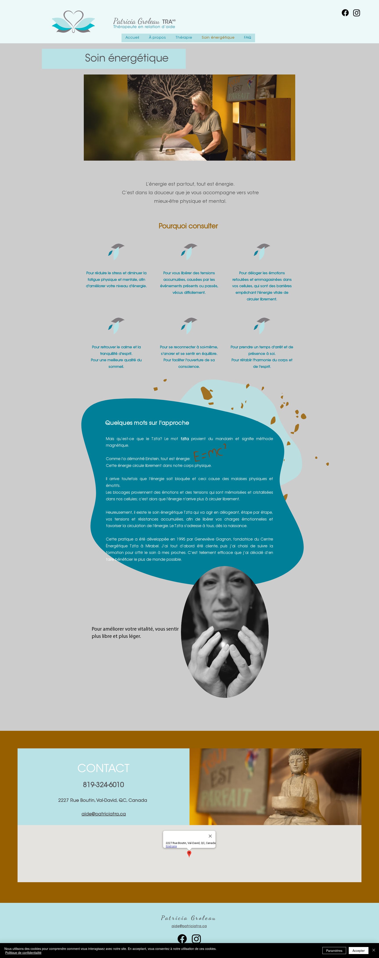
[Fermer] (373, 950)
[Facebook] (182, 939)
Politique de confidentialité (23, 952)
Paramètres (334, 950)
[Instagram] (196, 939)
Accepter (358, 950)
